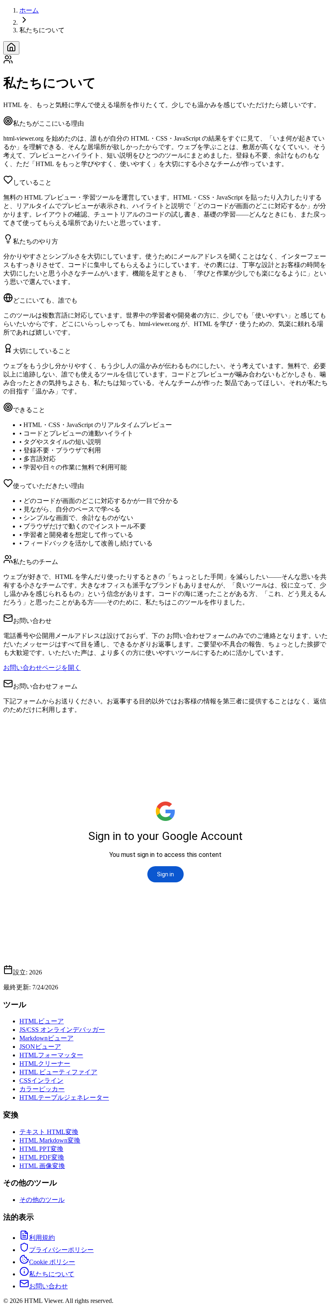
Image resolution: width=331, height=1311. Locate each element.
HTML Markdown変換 (49, 1140)
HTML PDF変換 (41, 1157)
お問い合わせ (48, 1286)
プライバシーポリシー (61, 1249)
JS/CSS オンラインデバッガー (62, 1029)
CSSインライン (41, 1080)
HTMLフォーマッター (51, 1055)
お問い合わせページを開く (42, 667)
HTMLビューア (41, 1021)
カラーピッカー (42, 1089)
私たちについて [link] (42, 30)
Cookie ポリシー (52, 1261)
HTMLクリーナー (44, 1063)
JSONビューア (40, 1046)
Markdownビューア (46, 1038)
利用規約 (42, 1237)
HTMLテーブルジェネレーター (64, 1097)
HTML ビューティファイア (58, 1072)
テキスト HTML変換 (48, 1131)
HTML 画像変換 (42, 1165)
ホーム (29, 10)
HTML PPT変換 (41, 1148)
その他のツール (42, 1199)
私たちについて (51, 1274)
